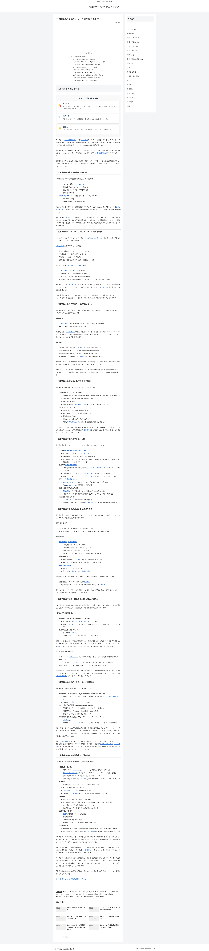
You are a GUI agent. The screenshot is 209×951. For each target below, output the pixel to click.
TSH (81, 356)
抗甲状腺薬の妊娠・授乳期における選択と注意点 (88, 75)
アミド (102, 891)
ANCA (65, 891)
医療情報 (59, 891)
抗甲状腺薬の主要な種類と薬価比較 (84, 59)
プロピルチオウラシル (66, 196)
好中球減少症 (72, 542)
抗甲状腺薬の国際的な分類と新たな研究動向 (87, 77)
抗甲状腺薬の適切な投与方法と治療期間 (85, 80)
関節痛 (74, 571)
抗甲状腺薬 (66, 896)
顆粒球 (102, 896)
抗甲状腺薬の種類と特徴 (79, 56)
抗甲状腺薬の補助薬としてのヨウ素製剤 (85, 67)
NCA (85, 891)
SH (89, 891)
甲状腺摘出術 (88, 850)
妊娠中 (112, 894)
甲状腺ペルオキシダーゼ (78, 702)
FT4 (79, 347)
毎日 (72, 896)
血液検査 (87, 582)
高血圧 (59, 646)
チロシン (77, 723)
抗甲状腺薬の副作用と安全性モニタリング (86, 72)
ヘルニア (98, 624)
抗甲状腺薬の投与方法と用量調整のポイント (87, 64)
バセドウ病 (84, 140)
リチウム (66, 720)
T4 (93, 891)
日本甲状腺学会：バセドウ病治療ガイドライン (71, 879)
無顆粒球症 (87, 430)
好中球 (98, 894)
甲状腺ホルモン (79, 896)
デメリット (115, 891)
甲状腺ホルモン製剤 (106, 744)
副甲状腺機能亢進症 (90, 894)
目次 (85, 53)
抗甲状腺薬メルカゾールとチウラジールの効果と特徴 (89, 62)
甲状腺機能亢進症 (70, 140)
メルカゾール (79, 184)
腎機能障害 (85, 571)
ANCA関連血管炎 (65, 565)
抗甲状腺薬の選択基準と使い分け (84, 70)
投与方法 (59, 896)
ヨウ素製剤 (66, 217)
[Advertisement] (88, 36)
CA (80, 891)
